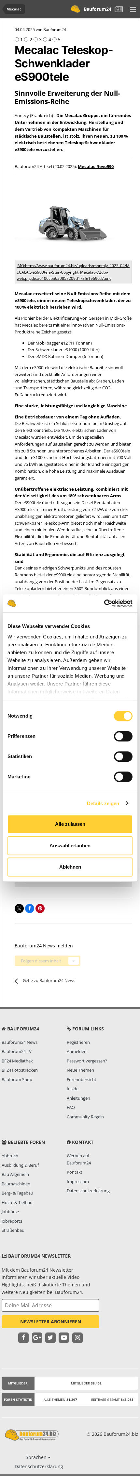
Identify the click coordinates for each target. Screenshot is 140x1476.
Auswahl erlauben (70, 845)
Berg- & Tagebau (17, 1193)
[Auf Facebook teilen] (29, 908)
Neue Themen (80, 1070)
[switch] (123, 736)
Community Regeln (85, 1117)
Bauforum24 (97, 9)
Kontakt (74, 1172)
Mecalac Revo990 (96, 166)
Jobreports (12, 1221)
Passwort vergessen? (87, 1061)
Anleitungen (78, 1098)
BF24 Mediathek (17, 1061)
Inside (72, 1089)
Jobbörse (10, 1211)
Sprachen (37, 1457)
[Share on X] (19, 908)
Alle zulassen (70, 824)
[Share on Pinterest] (40, 908)
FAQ (71, 1107)
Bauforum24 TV (17, 1051)
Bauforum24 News (19, 1042)
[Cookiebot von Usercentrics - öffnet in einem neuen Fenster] (104, 603)
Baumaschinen (16, 1184)
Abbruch (10, 1156)
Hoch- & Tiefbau (17, 1202)
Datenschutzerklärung (88, 1191)
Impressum (78, 1181)
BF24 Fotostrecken (20, 1070)
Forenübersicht (81, 1079)
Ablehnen (70, 867)
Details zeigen (103, 803)
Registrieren (78, 1042)
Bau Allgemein (15, 1174)
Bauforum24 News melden (44, 945)
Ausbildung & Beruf (20, 1165)
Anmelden (77, 1051)
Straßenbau (13, 1230)
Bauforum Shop (17, 1079)
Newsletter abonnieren (50, 1321)
